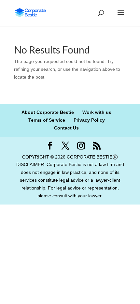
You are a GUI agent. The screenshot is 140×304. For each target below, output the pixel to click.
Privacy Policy (89, 120)
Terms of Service (46, 120)
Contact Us (66, 127)
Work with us (96, 112)
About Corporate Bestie (47, 112)
